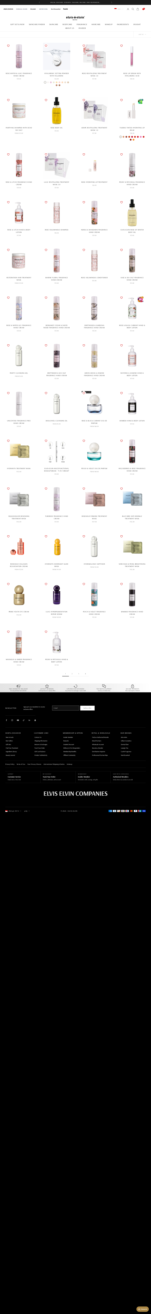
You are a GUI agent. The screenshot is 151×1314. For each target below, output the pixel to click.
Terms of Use (21, 764)
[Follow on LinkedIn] (29, 720)
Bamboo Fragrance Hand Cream (132, 613)
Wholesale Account (98, 744)
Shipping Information (40, 741)
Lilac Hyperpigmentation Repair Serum (56, 613)
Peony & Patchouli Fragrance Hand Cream (132, 183)
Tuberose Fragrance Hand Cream (56, 517)
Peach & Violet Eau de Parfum (94, 468)
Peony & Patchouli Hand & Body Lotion (56, 660)
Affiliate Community (69, 755)
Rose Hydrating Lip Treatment (94, 182)
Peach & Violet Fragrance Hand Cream (94, 613)
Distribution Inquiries (98, 752)
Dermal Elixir (125, 744)
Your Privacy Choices (34, 764)
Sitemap (69, 764)
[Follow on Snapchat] (35, 720)
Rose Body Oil (57, 128)
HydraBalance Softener (94, 564)
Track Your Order (39, 748)
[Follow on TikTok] (24, 720)
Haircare (96, 24)
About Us (69, 28)
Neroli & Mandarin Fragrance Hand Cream (94, 231)
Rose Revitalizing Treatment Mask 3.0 (94, 74)
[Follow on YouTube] (18, 720)
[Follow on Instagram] (12, 720)
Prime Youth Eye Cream (19, 612)
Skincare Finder (37, 24)
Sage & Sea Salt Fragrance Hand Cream (132, 279)
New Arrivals (9, 737)
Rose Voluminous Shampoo (56, 230)
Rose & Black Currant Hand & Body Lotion (132, 326)
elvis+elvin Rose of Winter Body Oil (132, 231)
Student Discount (68, 744)
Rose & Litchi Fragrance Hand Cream (19, 183)
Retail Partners (96, 741)
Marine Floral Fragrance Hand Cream (56, 279)
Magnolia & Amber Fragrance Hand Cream (19, 660)
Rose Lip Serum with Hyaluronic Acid (132, 74)
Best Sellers (9, 741)
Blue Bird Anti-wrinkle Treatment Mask (132, 517)
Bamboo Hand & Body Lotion (132, 421)
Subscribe (87, 708)
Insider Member (68, 737)
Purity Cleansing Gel (19, 373)
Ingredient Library (11, 752)
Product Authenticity (40, 755)
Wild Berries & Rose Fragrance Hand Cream (132, 469)
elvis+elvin (124, 737)
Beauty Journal (10, 755)
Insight (137, 24)
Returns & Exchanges (40, 744)
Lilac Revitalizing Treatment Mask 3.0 (56, 183)
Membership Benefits (69, 752)
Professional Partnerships (100, 755)
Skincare (53, 24)
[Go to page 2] (85, 673)
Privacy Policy (9, 764)
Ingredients (123, 24)
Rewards (66, 741)
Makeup (108, 24)
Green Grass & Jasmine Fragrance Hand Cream (94, 374)
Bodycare (67, 24)
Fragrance (82, 24)
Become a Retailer (97, 748)
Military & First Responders (71, 748)
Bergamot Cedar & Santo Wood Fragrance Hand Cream (56, 326)
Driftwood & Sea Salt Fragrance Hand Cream (56, 374)
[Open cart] (141, 9)
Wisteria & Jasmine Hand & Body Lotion (132, 374)
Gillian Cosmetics (126, 741)
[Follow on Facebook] (6, 720)
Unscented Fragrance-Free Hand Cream (19, 422)
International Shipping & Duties (54, 764)
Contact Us (37, 737)
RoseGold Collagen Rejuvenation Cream (19, 565)
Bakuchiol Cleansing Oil (56, 421)
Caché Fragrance (126, 752)
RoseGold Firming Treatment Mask (94, 517)
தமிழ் (25, 811)
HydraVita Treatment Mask (19, 468)
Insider (82, 28)
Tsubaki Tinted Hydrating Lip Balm (132, 129)
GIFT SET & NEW (17, 24)
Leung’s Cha (124, 748)
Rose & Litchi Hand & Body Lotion (18, 231)
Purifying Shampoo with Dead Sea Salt (19, 129)
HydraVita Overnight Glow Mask (56, 565)
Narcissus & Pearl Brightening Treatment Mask (132, 565)
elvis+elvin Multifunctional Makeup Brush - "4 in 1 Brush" (56, 469)
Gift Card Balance (39, 752)
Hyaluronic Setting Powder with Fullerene (56, 74)
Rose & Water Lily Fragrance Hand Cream (18, 326)
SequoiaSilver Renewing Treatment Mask (18, 517)
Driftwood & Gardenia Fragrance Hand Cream (94, 326)
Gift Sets (8, 744)
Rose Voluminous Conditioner (94, 278)
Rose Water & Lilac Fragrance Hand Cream (19, 74)
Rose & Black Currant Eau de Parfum (94, 422)
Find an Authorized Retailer (100, 737)
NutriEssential (125, 755)
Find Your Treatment (12, 748)
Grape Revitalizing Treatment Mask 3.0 (94, 129)
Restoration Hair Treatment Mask (19, 279)
